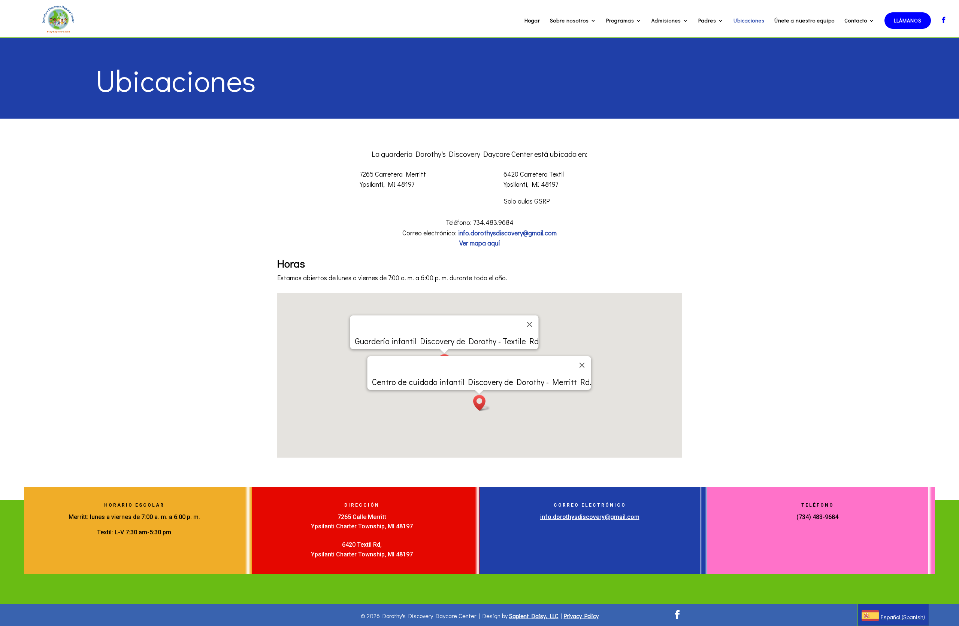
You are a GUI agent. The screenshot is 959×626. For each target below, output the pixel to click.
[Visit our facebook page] (677, 615)
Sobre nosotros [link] (569, 21)
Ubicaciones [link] (749, 21)
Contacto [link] (855, 21)
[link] (58, 18)
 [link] (944, 20)
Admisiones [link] (666, 21)
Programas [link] (620, 21)
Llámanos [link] (908, 20)
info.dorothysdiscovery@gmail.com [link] (507, 232)
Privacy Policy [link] (581, 616)
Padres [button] (707, 21)
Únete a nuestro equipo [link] (804, 21)
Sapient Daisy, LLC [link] (534, 616)
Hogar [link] (532, 21)
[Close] (530, 324)
